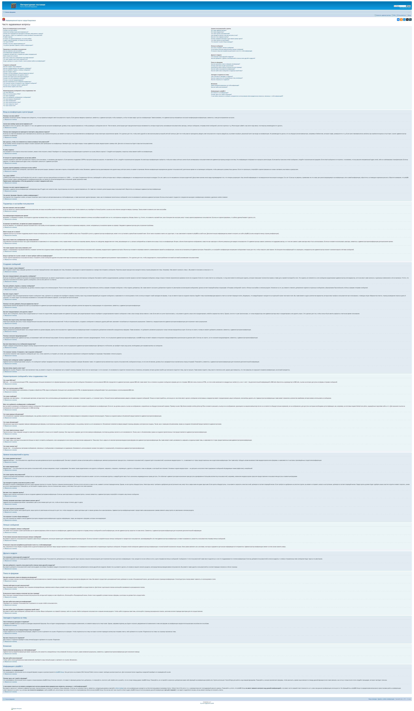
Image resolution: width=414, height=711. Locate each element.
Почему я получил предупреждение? (13, 80)
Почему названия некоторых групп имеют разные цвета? (227, 38)
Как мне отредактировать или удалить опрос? (15, 75)
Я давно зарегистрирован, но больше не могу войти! (17, 40)
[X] (407, 19)
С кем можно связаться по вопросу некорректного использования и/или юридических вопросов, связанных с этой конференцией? (247, 96)
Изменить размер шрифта (409, 12)
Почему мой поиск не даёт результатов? (222, 65)
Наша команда (373, 699)
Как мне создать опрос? (9, 71)
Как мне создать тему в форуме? (12, 66)
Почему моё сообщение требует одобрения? (15, 85)
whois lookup (119, 688)
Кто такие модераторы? (217, 32)
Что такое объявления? (9, 100)
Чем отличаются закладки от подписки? (222, 76)
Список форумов (10, 12)
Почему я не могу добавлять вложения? (14, 78)
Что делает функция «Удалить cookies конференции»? (18, 45)
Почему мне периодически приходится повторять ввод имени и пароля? (23, 33)
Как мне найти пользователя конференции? (223, 69)
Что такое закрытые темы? (10, 104)
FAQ (394, 15)
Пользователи (402, 15)
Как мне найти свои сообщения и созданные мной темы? (226, 70)
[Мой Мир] (404, 19)
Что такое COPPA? (8, 42)
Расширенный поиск (405, 7)
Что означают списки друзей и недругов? (222, 56)
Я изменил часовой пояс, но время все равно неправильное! (20, 54)
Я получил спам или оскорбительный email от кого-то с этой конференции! (231, 51)
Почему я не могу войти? (10, 30)
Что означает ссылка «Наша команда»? (222, 42)
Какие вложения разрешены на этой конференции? (225, 85)
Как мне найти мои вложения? (219, 87)
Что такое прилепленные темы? (12, 102)
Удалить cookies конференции (386, 699)
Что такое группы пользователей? (220, 33)
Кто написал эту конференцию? (219, 92)
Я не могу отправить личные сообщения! (222, 47)
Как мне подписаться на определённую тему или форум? (227, 78)
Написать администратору (383, 15)
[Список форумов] (11, 5)
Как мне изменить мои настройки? (12, 51)
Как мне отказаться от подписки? (220, 79)
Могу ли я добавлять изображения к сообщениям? (17, 97)
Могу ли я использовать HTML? (12, 94)
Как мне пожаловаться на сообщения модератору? (17, 81)
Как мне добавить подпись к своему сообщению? (16, 70)
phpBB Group (60, 672)
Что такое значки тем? (9, 105)
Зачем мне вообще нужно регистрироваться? (15, 32)
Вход (409, 15)
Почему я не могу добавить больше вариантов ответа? (18, 73)
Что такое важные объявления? (12, 99)
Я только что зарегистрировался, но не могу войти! (17, 38)
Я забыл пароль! (7, 37)
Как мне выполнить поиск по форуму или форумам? (225, 64)
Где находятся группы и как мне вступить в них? (224, 35)
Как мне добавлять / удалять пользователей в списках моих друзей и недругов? (233, 58)
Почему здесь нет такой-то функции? (221, 94)
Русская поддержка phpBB (207, 703)
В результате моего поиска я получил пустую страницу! (226, 67)
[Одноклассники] (401, 19)
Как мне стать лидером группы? (220, 37)
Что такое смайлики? (9, 95)
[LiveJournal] (410, 19)
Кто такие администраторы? (219, 30)
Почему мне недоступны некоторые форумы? (16, 76)
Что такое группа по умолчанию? (220, 40)
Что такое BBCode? (8, 92)
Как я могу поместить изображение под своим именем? (18, 57)
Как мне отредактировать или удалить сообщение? (17, 68)
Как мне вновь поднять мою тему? (12, 86)
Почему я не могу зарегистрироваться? (14, 43)
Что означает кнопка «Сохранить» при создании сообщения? (20, 83)
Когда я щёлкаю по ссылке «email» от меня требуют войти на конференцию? (24, 61)
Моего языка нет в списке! (10, 56)
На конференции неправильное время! (14, 52)
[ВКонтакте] (398, 19)
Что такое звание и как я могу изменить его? (15, 59)
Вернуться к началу (11, 119)
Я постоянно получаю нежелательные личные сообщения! (227, 49)
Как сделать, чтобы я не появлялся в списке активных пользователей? (22, 35)
